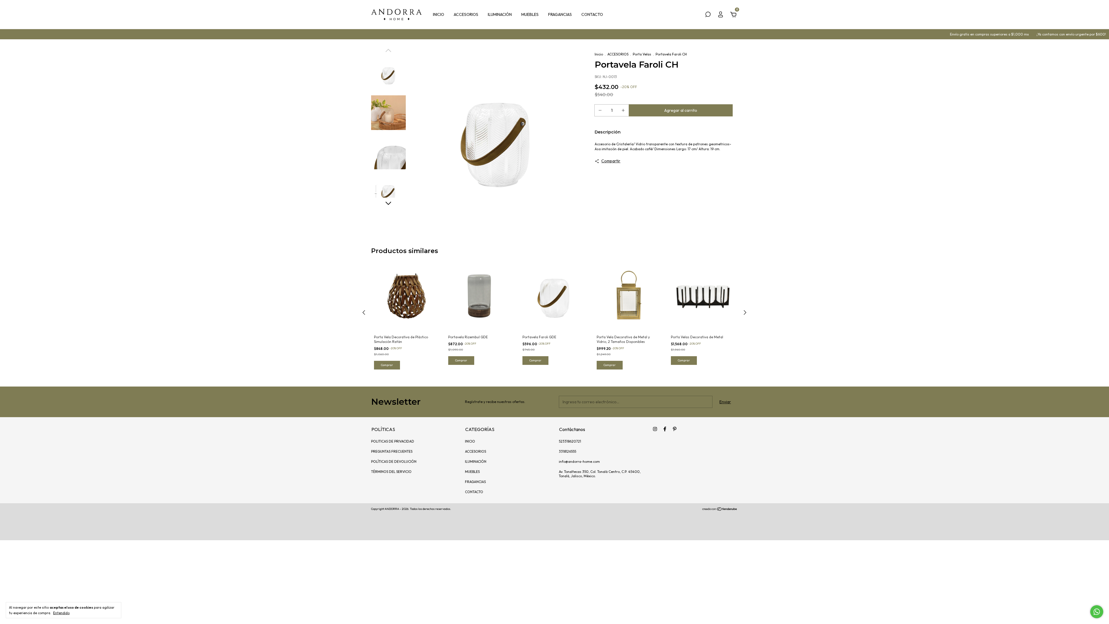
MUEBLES (530, 14)
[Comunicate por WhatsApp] (1096, 611)
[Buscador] (708, 15)
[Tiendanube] (720, 509)
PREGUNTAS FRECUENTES (391, 451)
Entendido (61, 613)
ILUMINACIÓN (500, 14)
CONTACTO (592, 14)
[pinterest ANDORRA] (674, 429)
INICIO (438, 14)
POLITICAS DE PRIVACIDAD (392, 441)
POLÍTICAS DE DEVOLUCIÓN (393, 461)
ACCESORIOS (466, 14)
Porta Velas (642, 54)
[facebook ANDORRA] (665, 429)
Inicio (599, 54)
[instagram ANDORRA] (655, 429)
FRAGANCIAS (560, 14)
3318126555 (567, 451)
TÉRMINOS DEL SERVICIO (391, 471)
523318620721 (570, 441)
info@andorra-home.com (579, 461)
